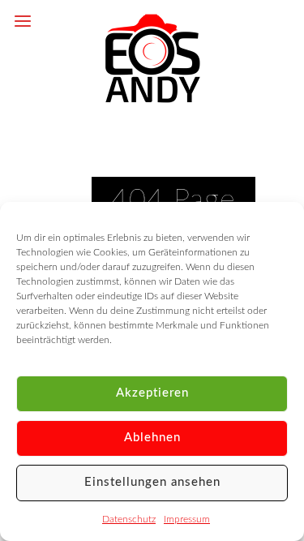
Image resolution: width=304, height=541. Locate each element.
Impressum (187, 519)
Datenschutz (129, 519)
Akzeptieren (152, 393)
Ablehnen (152, 438)
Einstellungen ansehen (152, 482)
